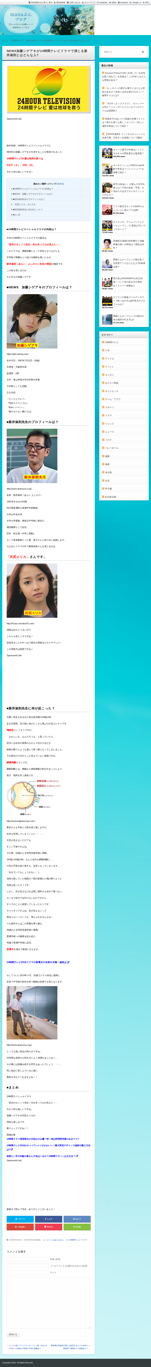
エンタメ (109, 375)
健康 (107, 456)
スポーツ (109, 407)
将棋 (107, 464)
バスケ (108, 440)
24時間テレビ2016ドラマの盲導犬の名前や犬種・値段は (37, 962)
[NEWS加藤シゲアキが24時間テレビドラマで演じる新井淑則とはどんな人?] (48, 90)
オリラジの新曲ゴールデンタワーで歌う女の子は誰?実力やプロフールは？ (129, 301)
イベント (109, 366)
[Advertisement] (30, 132)
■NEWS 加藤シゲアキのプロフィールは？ (32, 194)
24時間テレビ (74, 1240)
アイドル (109, 358)
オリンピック (111, 391)
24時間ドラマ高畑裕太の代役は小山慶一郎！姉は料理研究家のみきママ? (43, 1139)
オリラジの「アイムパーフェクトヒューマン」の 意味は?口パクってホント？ (129, 225)
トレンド (109, 423)
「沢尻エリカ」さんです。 (24, 204)
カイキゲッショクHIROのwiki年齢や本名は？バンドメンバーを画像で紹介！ (129, 169)
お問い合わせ (75, 2)
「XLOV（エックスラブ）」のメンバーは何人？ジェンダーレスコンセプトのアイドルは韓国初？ (123, 107)
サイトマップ (90, 2)
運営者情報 (60, 2)
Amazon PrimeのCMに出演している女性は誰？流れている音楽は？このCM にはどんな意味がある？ (124, 76)
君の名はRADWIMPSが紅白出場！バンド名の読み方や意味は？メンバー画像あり (128, 282)
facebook (124, 2)
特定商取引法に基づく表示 (41, 2)
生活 (107, 480)
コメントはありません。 (55, 1240)
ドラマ (84, 1240)
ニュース (109, 431)
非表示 (60, 184)
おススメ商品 (111, 383)
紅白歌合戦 (110, 497)
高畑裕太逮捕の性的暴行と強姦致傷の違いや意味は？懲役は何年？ (128, 244)
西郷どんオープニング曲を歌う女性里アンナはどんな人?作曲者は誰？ (129, 263)
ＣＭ (107, 350)
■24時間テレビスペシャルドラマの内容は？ (32, 189)
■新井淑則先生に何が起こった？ (27, 209)
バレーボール (111, 448)
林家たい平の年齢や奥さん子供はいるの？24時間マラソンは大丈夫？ (41, 1156)
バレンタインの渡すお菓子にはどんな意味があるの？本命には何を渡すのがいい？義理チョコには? (123, 92)
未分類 (108, 472)
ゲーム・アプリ (113, 399)
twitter (114, 2)
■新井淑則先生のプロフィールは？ (28, 199)
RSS (147, 2)
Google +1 (137, 2)
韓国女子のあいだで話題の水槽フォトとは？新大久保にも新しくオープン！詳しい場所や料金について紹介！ (123, 122)
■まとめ (15, 214)
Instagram (103, 2)
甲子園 (108, 488)
